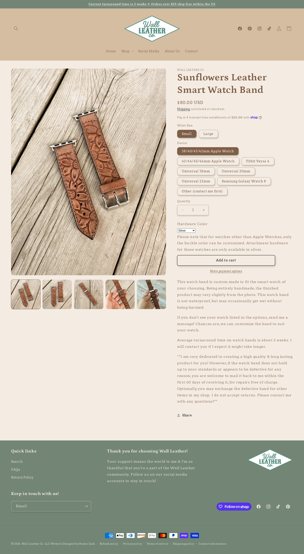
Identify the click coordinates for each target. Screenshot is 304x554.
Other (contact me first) (202, 191)
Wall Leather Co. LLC (36, 543)
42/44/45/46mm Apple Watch (208, 161)
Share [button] (187, 415)
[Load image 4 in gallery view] (120, 294)
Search (17, 461)
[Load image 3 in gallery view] (88, 294)
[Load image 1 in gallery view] (25, 294)
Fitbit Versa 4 (258, 161)
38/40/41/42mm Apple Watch (208, 151)
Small (187, 134)
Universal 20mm (236, 171)
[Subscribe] (86, 506)
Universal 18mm (196, 171)
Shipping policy (183, 543)
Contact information (212, 543)
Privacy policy (132, 543)
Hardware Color (192, 224)
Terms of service (157, 543)
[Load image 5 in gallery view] (151, 294)
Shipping (183, 109)
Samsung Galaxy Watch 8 (244, 181)
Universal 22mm (196, 181)
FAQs (15, 469)
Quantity (183, 201)
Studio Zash (87, 543)
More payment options (226, 271)
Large (208, 134)
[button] (16, 28)
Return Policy (22, 477)
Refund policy (109, 543)
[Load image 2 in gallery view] (57, 294)
